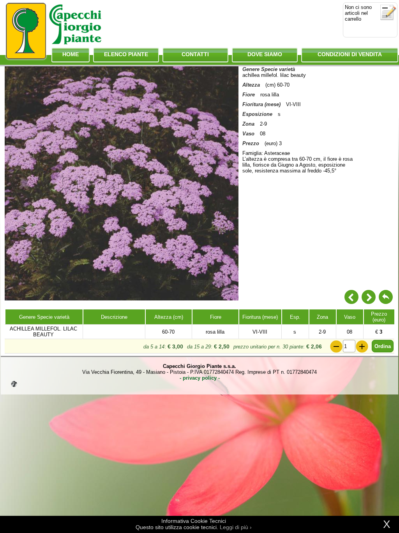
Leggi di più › (236, 527)
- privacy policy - (200, 378)
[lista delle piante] (386, 297)
